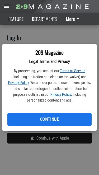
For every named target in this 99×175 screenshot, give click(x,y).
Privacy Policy (18, 83)
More (70, 18)
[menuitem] (74, 19)
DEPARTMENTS (45, 18)
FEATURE (15, 18)
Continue (49, 119)
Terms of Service (72, 71)
